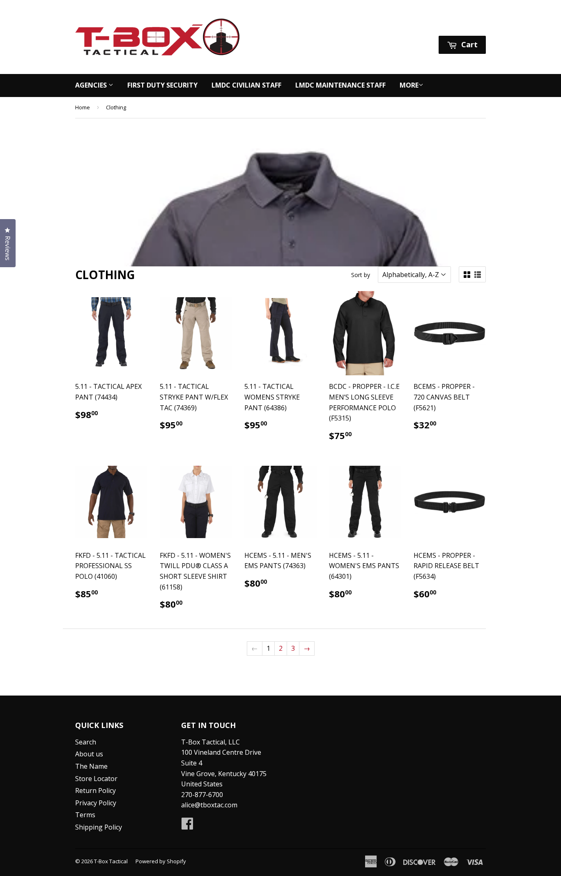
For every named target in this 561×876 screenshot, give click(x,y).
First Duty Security (162, 85)
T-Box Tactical (111, 861)
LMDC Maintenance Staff (340, 85)
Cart (468, 44)
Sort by (360, 275)
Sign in (408, 25)
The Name (91, 766)
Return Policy (95, 790)
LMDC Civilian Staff (246, 85)
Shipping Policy (98, 827)
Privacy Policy (95, 802)
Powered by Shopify (161, 861)
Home (82, 107)
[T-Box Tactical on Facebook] (187, 825)
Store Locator (96, 778)
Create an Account (459, 25)
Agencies (91, 85)
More (409, 85)
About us (89, 753)
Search (85, 742)
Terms (85, 814)
